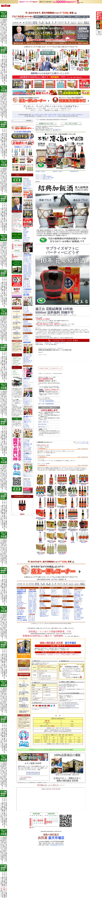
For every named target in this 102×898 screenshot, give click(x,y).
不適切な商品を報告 (58, 373)
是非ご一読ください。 (53, 116)
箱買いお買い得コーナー (48, 178)
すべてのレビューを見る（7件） (82, 442)
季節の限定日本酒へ (43, 424)
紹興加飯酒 (49, 176)
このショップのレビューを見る (82, 443)
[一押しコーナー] (31, 102)
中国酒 (44, 175)
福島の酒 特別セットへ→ (44, 426)
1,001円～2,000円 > (44, 114)
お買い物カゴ (99, 35)
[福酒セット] (84, 87)
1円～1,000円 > (36, 114)
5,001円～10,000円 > (71, 114)
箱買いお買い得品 (99, 17)
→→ (74, 108)
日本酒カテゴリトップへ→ (60, 343)
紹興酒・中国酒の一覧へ (44, 421)
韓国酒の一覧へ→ (49, 343)
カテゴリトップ (39, 175)
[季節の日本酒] (17, 87)
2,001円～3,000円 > (53, 114)
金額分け (45, 177)
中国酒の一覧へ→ (39, 343)
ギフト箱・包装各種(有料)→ (47, 401)
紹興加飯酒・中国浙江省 (40, 171)
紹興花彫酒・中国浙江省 (57, 171)
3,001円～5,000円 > (62, 114)
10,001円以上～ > (80, 114)
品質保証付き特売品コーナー (99, 26)
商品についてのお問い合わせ (45, 373)
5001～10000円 (51, 177)
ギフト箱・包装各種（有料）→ (56, 129)
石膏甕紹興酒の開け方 (74, 171)
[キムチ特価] (71, 102)
